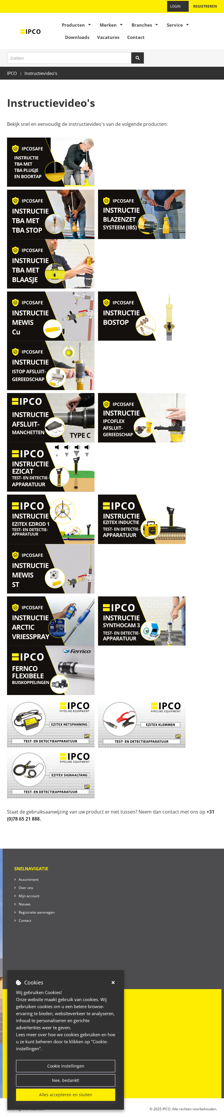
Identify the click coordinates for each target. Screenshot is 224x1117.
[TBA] (50, 263)
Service (175, 25)
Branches (142, 25)
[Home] (30, 31)
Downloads (77, 37)
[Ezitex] (142, 519)
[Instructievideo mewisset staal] (50, 568)
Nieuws (25, 904)
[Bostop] (142, 315)
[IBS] (142, 214)
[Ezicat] (50, 466)
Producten (73, 25)
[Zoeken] (137, 58)
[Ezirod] (51, 519)
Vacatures (108, 37)
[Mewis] (50, 315)
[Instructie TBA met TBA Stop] (50, 214)
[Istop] (50, 365)
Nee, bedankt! (65, 1080)
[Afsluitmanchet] (52, 417)
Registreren (205, 6)
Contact (136, 37)
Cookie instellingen (65, 1066)
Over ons (26, 887)
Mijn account (29, 895)
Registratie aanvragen (37, 912)
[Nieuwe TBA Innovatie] (51, 161)
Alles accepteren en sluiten (65, 1094)
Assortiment (28, 879)
